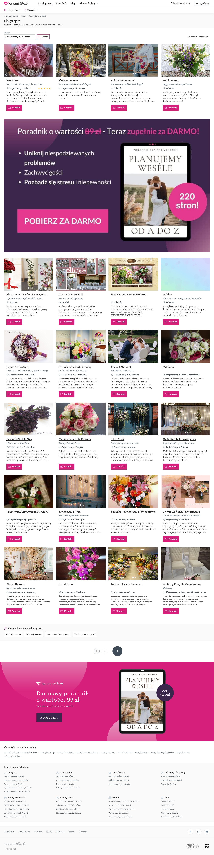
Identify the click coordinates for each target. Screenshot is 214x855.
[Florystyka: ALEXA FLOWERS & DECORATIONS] (81, 274)
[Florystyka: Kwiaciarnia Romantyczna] (185, 419)
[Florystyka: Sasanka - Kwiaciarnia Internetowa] (133, 491)
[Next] (117, 651)
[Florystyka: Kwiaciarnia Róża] (81, 491)
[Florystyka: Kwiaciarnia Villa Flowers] (81, 419)
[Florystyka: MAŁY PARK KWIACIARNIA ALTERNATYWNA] (133, 274)
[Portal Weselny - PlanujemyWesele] (16, 3)
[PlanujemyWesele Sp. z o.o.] (14, 844)
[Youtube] (207, 832)
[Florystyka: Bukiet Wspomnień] (133, 60)
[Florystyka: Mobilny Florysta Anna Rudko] (185, 563)
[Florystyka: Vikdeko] (185, 346)
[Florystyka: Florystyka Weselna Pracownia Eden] (28, 274)
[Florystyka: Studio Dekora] (28, 563)
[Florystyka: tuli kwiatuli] (185, 60)
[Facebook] (190, 832)
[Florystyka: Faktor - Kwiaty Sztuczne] (133, 563)
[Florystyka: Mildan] (185, 274)
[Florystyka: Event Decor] (81, 563)
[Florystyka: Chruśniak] (133, 419)
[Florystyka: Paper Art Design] (28, 346)
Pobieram (49, 717)
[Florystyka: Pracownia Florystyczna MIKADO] (28, 491)
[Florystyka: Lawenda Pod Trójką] (28, 419)
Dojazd (7, 33)
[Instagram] (199, 832)
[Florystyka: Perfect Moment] (133, 346)
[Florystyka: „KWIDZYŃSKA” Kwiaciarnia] (185, 491)
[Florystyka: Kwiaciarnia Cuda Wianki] (81, 346)
